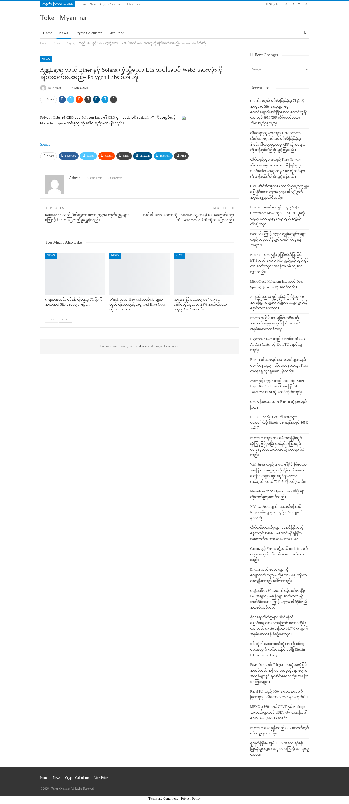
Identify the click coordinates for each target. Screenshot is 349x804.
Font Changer (266, 55)
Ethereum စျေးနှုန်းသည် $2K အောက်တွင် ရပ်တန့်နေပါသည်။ (279, 731)
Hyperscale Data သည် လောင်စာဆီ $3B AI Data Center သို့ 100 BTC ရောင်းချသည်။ (277, 344)
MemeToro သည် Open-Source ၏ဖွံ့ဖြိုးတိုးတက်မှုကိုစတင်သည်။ (277, 494)
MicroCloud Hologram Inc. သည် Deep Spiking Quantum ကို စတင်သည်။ (276, 284)
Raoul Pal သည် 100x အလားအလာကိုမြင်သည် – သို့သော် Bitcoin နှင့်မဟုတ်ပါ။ (279, 694)
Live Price (133, 4)
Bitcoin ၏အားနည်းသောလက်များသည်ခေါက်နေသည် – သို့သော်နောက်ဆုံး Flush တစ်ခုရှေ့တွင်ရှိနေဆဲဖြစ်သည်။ (279, 365)
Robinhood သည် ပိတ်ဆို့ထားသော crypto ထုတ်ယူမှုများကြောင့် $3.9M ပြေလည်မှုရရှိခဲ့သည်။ (87, 217)
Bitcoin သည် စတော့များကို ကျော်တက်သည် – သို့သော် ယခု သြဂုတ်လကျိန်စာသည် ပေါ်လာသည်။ (278, 575)
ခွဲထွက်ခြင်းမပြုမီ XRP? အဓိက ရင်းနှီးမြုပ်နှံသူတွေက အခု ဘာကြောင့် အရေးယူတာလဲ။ (279, 749)
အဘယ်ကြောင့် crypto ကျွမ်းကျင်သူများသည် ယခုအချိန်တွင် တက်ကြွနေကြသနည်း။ (278, 239)
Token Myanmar (63, 18)
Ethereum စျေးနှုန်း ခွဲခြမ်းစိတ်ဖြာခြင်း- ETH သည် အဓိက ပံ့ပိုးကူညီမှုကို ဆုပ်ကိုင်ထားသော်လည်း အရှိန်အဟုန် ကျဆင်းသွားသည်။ (279, 263)
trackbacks (140, 346)
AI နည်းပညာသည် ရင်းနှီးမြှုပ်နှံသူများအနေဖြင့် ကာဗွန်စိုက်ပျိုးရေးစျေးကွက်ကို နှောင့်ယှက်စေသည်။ (279, 302)
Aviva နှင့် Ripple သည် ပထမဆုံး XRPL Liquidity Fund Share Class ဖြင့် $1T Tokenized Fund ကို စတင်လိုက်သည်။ (277, 386)
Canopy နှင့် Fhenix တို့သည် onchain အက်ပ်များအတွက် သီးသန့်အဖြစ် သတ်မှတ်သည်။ (279, 554)
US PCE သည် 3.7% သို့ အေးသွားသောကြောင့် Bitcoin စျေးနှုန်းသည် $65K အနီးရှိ (279, 423)
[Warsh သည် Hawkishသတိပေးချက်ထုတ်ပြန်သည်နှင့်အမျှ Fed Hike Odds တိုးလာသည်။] (139, 274)
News (93, 4)
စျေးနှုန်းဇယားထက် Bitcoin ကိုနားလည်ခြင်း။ (278, 404)
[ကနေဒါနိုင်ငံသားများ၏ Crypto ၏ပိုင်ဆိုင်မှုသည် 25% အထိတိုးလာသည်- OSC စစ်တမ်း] (204, 274)
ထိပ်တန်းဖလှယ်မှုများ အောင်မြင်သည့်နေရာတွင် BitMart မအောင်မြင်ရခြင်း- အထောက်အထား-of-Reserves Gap (276, 533)
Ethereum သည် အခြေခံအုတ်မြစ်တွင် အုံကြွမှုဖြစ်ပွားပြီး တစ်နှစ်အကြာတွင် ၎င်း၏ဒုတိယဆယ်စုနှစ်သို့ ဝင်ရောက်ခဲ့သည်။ (277, 447)
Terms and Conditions (163, 799)
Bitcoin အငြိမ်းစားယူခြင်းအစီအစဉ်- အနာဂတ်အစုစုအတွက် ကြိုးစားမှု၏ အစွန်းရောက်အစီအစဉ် (275, 324)
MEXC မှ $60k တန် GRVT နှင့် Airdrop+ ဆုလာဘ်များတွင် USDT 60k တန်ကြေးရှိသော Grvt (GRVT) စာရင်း (278, 712)
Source (45, 145)
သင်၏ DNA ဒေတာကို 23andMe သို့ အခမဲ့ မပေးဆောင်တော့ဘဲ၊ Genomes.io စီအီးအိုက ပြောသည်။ (188, 217)
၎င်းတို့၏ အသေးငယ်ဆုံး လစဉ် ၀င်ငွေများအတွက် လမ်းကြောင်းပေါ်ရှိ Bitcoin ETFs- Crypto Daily (277, 649)
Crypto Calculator (111, 4)
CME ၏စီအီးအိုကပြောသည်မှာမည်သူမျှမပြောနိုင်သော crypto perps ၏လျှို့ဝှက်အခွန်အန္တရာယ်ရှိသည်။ (279, 192)
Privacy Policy (191, 799)
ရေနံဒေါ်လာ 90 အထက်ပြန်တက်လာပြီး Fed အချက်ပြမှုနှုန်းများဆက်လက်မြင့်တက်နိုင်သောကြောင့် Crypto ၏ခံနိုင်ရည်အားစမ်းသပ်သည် (278, 599)
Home (82, 4)
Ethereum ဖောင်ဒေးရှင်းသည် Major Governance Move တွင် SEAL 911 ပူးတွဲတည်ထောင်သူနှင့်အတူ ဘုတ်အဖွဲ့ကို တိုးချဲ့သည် (277, 216)
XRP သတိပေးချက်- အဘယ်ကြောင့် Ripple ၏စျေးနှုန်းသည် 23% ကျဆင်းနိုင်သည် (277, 512)
